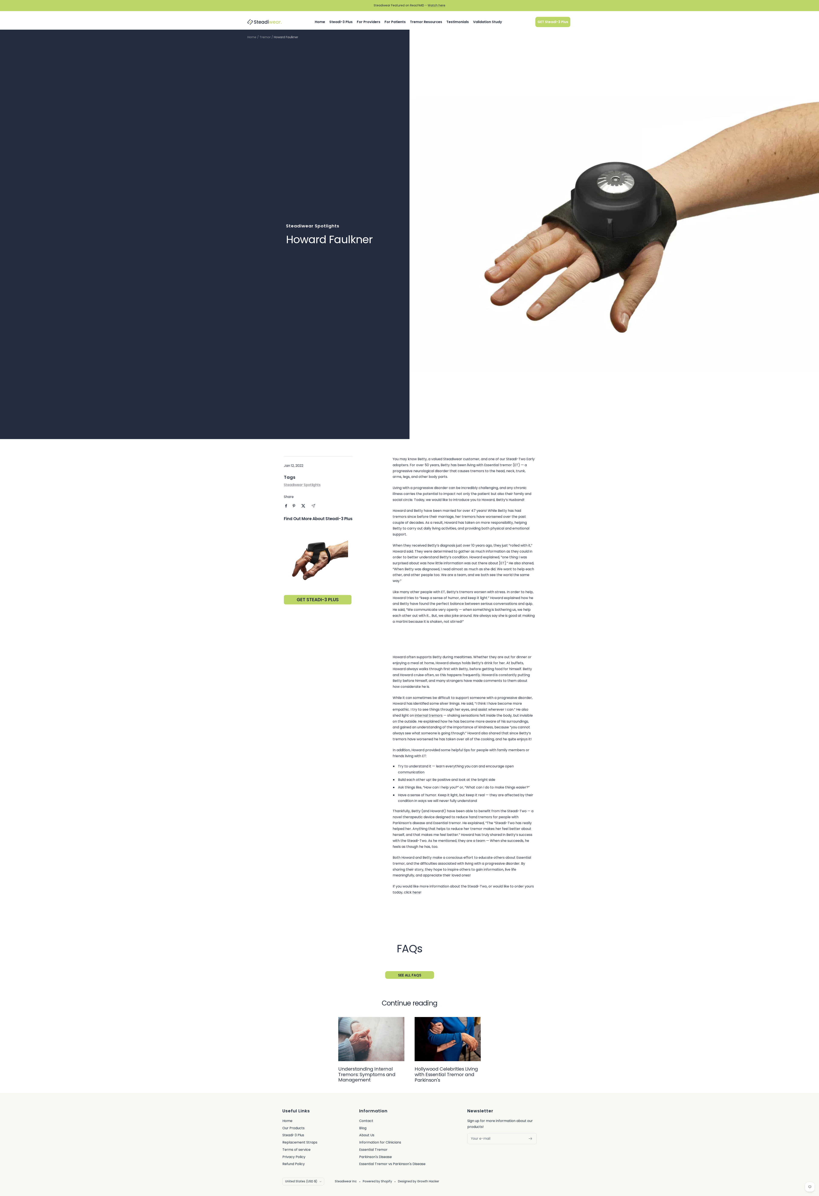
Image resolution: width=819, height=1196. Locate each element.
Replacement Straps (299, 1142)
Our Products (293, 1128)
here (416, 892)
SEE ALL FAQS (409, 975)
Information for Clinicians (380, 1142)
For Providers (368, 21)
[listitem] (286, 506)
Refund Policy (293, 1163)
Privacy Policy (293, 1156)
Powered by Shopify (377, 1181)
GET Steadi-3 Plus (552, 21)
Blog (362, 1128)
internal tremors (429, 715)
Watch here (436, 5)
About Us (366, 1135)
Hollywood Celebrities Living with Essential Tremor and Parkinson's (446, 1074)
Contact (366, 1120)
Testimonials (457, 21)
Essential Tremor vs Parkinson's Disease (392, 1163)
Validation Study (487, 21)
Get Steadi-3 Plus (318, 600)
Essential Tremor (373, 1149)
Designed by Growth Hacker (418, 1181)
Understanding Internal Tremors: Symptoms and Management (366, 1074)
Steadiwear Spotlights (312, 226)
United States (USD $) (301, 1181)
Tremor (265, 37)
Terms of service (296, 1149)
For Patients (395, 21)
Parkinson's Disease (375, 1156)
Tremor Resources (426, 21)
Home (320, 21)
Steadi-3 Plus (341, 21)
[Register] (530, 1138)
